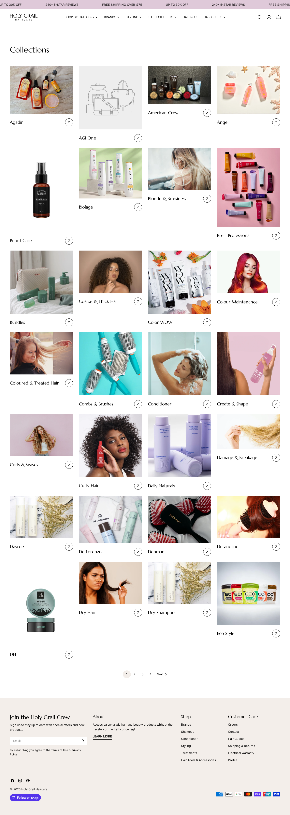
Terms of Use (59, 750)
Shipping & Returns (241, 746)
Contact (233, 732)
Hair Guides (236, 739)
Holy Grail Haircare (34, 789)
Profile (232, 760)
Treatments (189, 753)
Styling (186, 746)
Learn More (102, 736)
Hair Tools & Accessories (198, 760)
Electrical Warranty (241, 753)
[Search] (260, 17)
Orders (233, 724)
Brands (186, 724)
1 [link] (126, 674)
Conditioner (189, 739)
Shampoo (187, 732)
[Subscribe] (83, 740)
